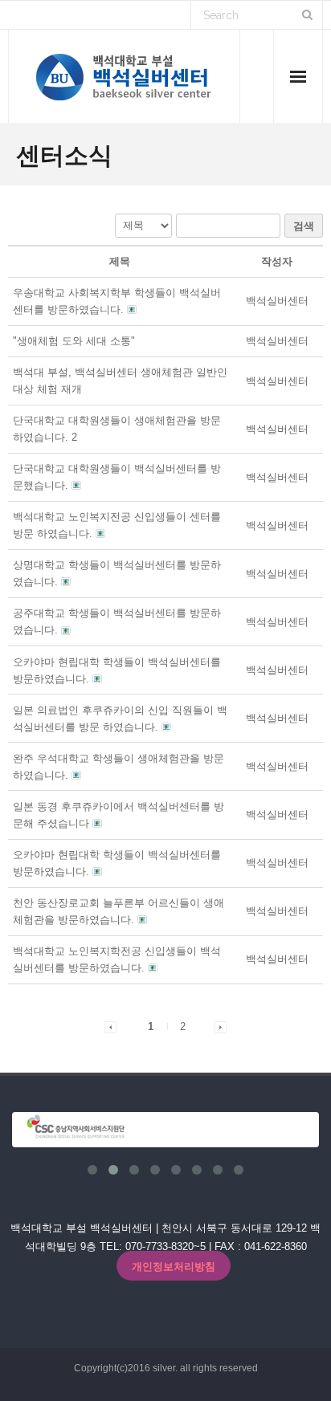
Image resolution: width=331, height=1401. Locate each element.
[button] (277, 301)
